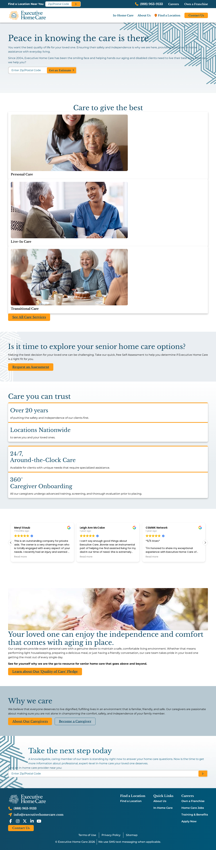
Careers (173, 4)
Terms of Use (87, 835)
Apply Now (189, 821)
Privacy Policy (111, 835)
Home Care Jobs (192, 808)
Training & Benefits (194, 814)
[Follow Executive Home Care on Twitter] (24, 821)
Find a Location (131, 801)
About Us (159, 801)
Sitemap (132, 835)
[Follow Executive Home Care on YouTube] (39, 821)
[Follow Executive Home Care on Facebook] (10, 821)
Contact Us (196, 15)
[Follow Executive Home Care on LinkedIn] (31, 821)
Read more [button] (20, 556)
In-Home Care (163, 808)
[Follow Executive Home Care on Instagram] (17, 821)
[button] (205, 542)
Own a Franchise (196, 4)
